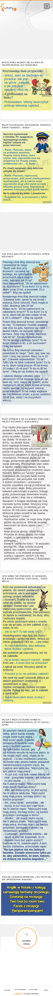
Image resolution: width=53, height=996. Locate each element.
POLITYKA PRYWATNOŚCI (20, 989)
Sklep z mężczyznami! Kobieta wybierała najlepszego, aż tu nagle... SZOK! (26, 722)
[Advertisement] (26, 39)
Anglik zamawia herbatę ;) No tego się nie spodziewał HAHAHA (26, 878)
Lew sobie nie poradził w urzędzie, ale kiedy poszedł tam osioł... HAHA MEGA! (24, 578)
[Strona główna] (8, 11)
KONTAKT (46, 990)
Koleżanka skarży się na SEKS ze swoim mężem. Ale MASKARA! (23, 63)
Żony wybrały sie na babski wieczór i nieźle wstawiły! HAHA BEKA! (26, 420)
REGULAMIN (7, 990)
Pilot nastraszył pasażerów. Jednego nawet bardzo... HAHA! (26, 126)
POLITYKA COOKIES (33, 989)
